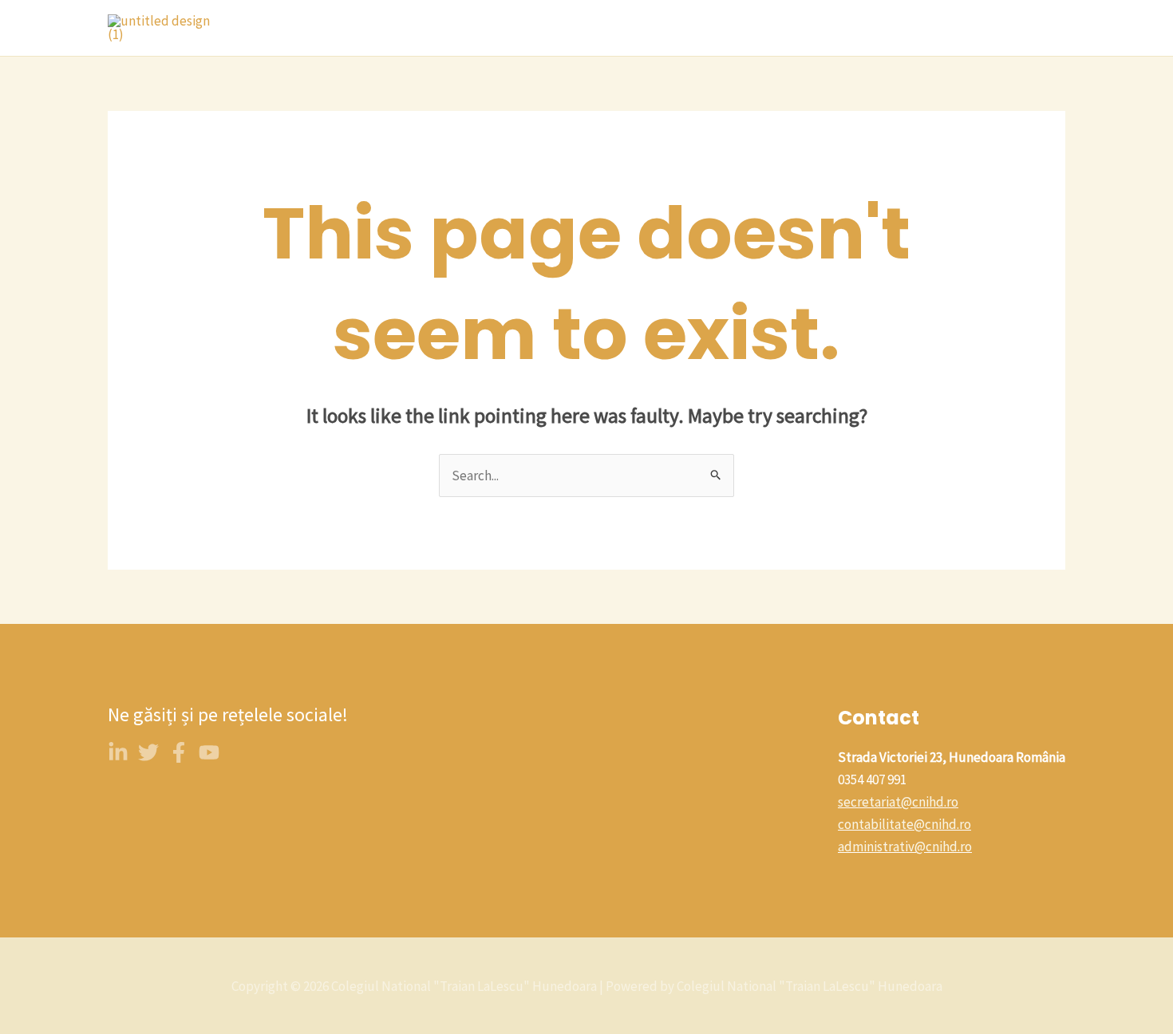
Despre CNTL (416, 28)
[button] (605, 28)
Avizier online (751, 28)
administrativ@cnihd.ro (905, 846)
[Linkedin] (118, 752)
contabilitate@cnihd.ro (904, 824)
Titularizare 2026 (864, 28)
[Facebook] (178, 752)
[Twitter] (148, 752)
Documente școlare (995, 28)
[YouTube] (209, 752)
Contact (662, 28)
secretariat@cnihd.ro (898, 802)
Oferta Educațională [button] (539, 28)
